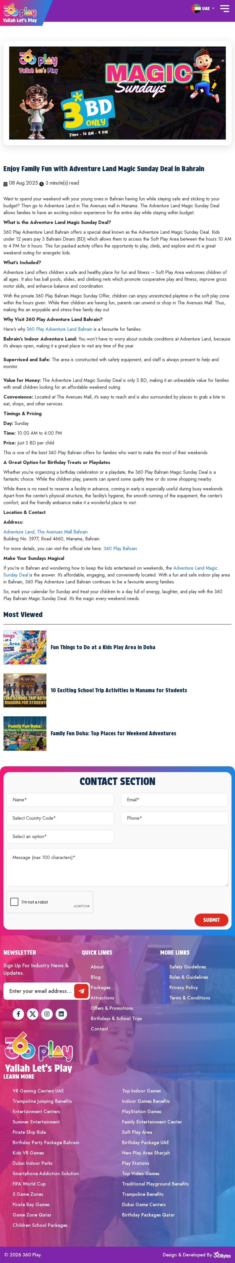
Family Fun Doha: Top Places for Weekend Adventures (113, 733)
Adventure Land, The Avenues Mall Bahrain (45, 532)
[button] (203, 8)
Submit (211, 920)
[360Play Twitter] (32, 1014)
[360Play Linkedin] (61, 1014)
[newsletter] (81, 991)
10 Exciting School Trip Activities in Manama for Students (119, 690)
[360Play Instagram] (47, 1014)
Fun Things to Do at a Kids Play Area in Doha (103, 647)
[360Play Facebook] (18, 1014)
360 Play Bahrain (120, 548)
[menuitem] (203, 8)
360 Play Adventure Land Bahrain (59, 329)
